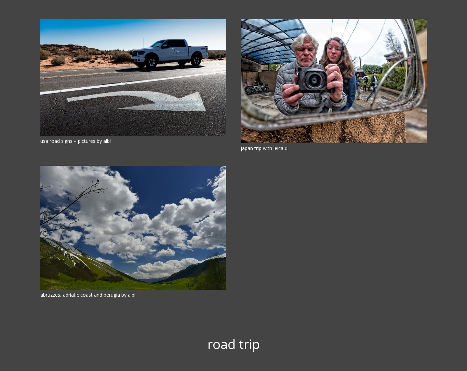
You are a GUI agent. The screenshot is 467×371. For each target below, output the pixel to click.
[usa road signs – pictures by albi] (133, 77)
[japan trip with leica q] (334, 81)
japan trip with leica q (264, 148)
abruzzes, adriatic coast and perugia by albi (87, 295)
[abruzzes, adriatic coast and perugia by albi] (133, 228)
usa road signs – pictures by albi (75, 141)
